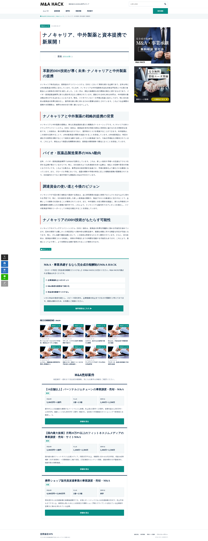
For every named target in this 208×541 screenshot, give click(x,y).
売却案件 (90, 11)
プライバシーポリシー (162, 534)
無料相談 (160, 11)
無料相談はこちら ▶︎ (83, 308)
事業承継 (78, 11)
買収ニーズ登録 (151, 534)
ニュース (46, 11)
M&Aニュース (45, 26)
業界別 (68, 11)
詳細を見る (84, 421)
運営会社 (136, 534)
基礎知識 (57, 11)
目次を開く (67, 56)
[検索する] (165, 4)
